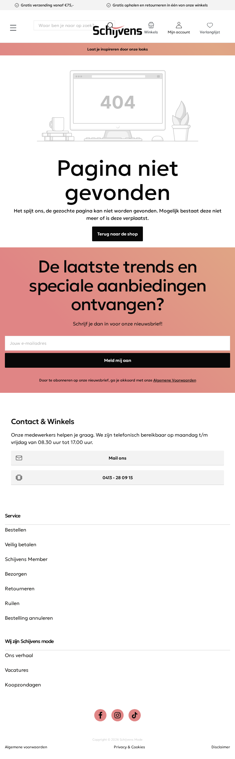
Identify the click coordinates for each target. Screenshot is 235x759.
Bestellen (15, 530)
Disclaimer (220, 747)
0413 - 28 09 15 (118, 477)
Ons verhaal (19, 655)
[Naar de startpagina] (117, 31)
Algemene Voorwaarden (174, 380)
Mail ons (117, 458)
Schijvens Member (26, 559)
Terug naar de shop (117, 234)
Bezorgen (16, 574)
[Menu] (13, 28)
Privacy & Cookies (129, 747)
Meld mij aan (117, 360)
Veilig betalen (20, 544)
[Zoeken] (110, 25)
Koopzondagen (23, 685)
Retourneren (20, 588)
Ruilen (12, 603)
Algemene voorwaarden (26, 747)
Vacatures (16, 670)
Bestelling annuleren (29, 618)
